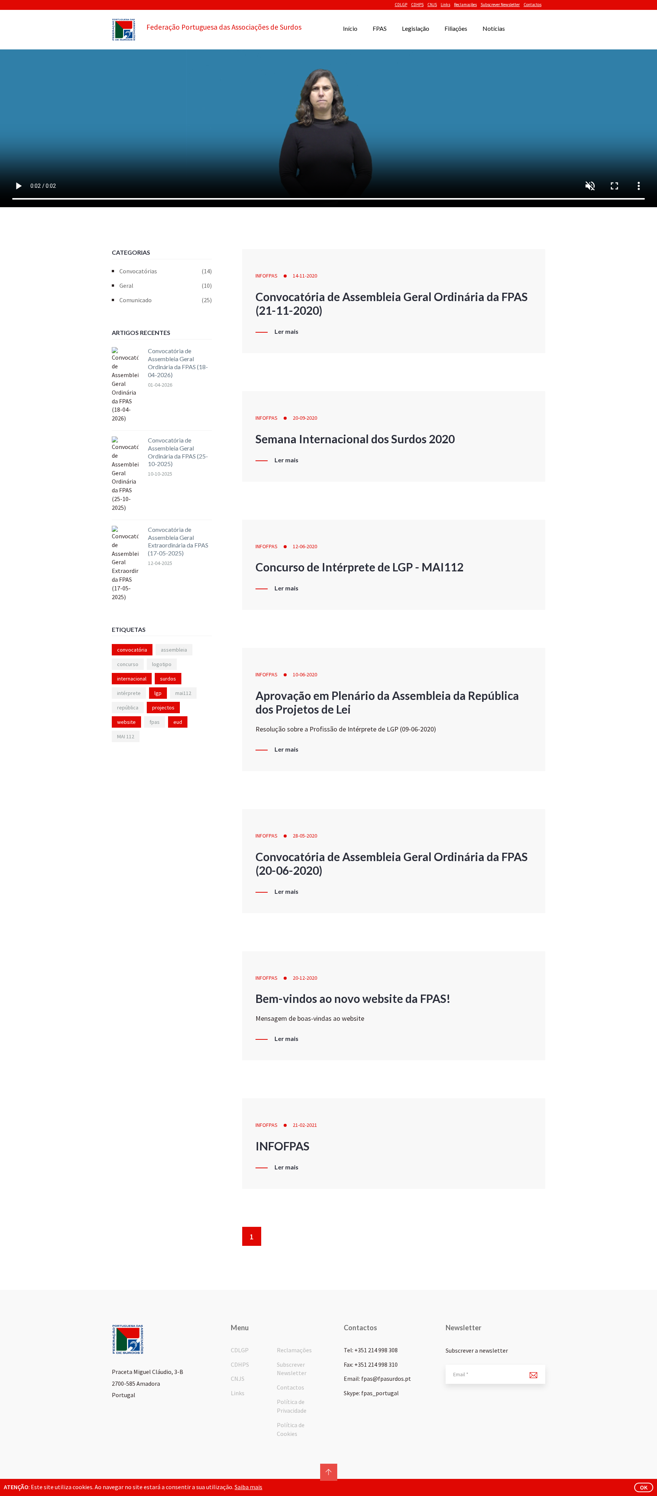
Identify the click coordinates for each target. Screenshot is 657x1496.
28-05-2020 (305, 835)
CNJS (432, 4)
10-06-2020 (305, 674)
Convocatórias (165, 271)
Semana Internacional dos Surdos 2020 (355, 439)
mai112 (183, 693)
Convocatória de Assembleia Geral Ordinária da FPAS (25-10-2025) (178, 451)
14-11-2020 (305, 275)
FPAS (380, 28)
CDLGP (401, 4)
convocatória (132, 649)
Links (445, 4)
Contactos (532, 4)
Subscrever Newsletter (500, 4)
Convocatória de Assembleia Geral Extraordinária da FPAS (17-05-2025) (178, 541)
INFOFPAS (267, 275)
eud (177, 722)
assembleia (174, 649)
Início (350, 28)
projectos (163, 707)
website (126, 722)
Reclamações (465, 4)
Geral (165, 285)
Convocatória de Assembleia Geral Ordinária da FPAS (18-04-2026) (178, 362)
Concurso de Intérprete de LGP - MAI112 (359, 567)
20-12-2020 (305, 977)
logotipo (161, 664)
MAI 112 (125, 736)
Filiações (455, 28)
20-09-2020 (305, 417)
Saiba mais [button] (248, 1487)
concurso (127, 664)
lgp (158, 693)
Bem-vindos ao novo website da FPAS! (353, 998)
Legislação (415, 28)
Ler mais (286, 331)
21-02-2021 (305, 1125)
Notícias (493, 28)
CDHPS (417, 4)
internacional (131, 678)
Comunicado (165, 300)
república (127, 707)
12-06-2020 (305, 546)
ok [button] (643, 1487)
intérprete (129, 693)
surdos (168, 678)
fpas (154, 722)
